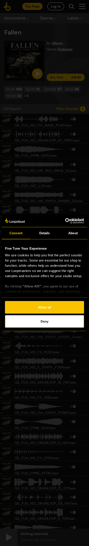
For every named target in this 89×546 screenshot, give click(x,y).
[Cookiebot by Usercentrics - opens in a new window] (65, 221)
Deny (44, 321)
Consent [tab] (16, 233)
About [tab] (73, 233)
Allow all (44, 307)
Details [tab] (44, 233)
